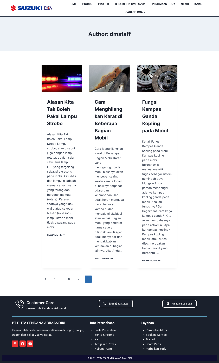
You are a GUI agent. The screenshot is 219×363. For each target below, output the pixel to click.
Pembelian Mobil (157, 330)
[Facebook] (23, 343)
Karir (97, 339)
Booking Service (156, 334)
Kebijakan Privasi (105, 344)
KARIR (198, 4)
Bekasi (31, 334)
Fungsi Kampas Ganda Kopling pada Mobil (155, 116)
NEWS (185, 4)
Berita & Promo (104, 334)
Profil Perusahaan (105, 330)
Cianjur (79, 330)
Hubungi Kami (103, 348)
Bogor (69, 330)
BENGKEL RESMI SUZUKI (130, 4)
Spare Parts (153, 344)
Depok (16, 334)
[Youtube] (30, 343)
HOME (72, 4)
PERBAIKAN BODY (163, 4)
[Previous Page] (45, 279)
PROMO (87, 4)
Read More (56, 234)
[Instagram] (15, 343)
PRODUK (103, 4)
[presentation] (62, 78)
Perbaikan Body (156, 348)
